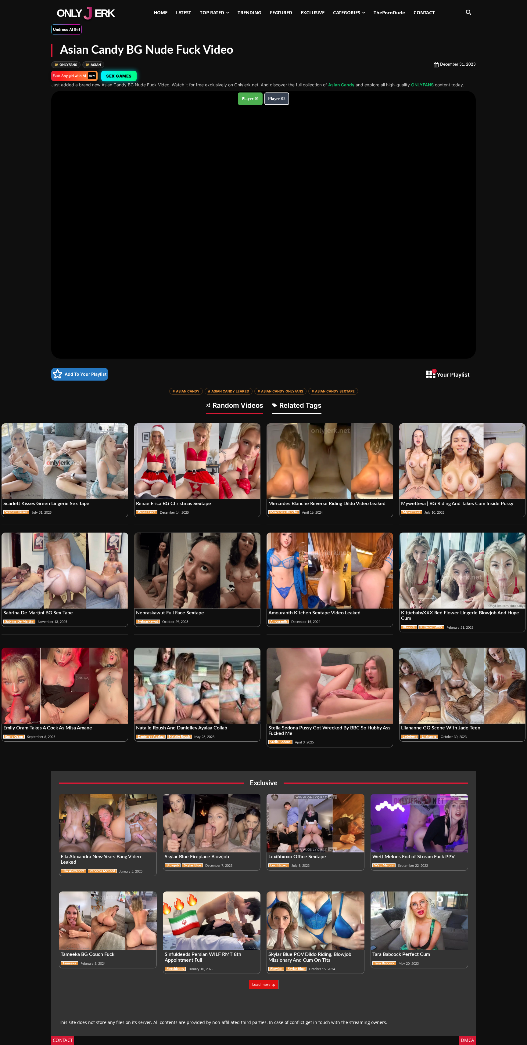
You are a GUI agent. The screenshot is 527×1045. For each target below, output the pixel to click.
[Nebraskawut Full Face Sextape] (197, 571)
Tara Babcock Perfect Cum (401, 954)
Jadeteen (410, 736)
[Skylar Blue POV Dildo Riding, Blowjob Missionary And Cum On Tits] (315, 920)
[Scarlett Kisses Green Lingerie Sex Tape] (65, 461)
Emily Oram (14, 736)
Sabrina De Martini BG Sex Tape (38, 612)
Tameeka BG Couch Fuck (87, 954)
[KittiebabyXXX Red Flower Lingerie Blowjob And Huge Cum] (462, 571)
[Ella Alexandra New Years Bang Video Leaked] (108, 823)
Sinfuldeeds (175, 969)
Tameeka (69, 963)
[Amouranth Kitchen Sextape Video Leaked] (330, 571)
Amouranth (278, 621)
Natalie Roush (179, 736)
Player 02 (276, 98)
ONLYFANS (66, 65)
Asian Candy (341, 84)
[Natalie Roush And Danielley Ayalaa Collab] (197, 686)
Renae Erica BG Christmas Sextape (173, 503)
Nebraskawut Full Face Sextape (170, 612)
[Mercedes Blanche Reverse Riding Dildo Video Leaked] (330, 461)
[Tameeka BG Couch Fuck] (108, 920)
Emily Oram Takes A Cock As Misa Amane (47, 727)
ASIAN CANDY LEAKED (228, 391)
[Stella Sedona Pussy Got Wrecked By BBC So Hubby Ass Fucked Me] (330, 686)
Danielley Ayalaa (151, 736)
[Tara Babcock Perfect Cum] (419, 920)
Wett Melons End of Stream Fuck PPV (413, 856)
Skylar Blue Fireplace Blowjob (197, 856)
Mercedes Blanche (284, 512)
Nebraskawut (148, 621)
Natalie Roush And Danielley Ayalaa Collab (181, 727)
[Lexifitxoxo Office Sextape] (315, 823)
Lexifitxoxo (278, 865)
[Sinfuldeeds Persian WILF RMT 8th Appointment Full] (212, 920)
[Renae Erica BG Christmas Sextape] (197, 461)
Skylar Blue (192, 865)
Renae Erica (147, 512)
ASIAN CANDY (186, 391)
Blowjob (409, 627)
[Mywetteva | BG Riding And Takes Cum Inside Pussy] (462, 461)
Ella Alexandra (73, 871)
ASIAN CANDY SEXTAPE (333, 391)
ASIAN (93, 65)
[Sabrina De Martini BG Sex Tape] (65, 571)
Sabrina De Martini (19, 621)
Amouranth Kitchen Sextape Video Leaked (314, 612)
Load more (261, 984)
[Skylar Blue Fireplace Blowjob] (212, 823)
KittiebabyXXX (431, 627)
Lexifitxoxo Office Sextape (297, 856)
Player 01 (250, 98)
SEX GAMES (120, 76)
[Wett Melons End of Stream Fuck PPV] (419, 823)
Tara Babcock (384, 963)
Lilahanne (429, 736)
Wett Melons (384, 865)
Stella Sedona (280, 742)
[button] (468, 12)
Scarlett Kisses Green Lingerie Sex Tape (46, 503)
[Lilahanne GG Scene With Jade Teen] (462, 686)
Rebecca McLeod (102, 871)
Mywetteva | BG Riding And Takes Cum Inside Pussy (457, 503)
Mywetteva (411, 512)
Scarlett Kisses (16, 512)
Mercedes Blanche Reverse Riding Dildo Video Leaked (326, 503)
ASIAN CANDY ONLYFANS (280, 391)
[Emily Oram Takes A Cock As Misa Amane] (65, 686)
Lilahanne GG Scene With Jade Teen (440, 727)
